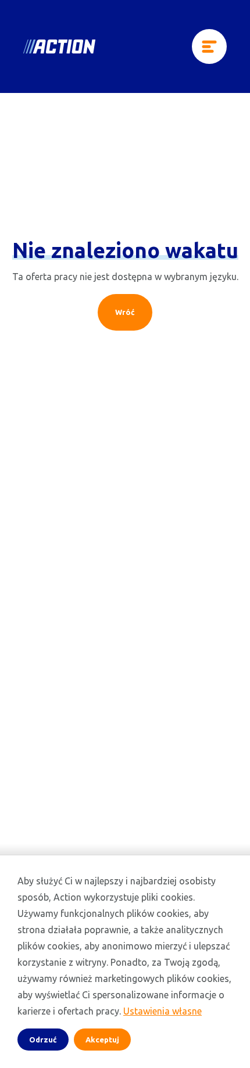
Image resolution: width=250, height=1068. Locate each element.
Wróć (125, 312)
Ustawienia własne (162, 1011)
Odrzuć (43, 1039)
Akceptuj (102, 1039)
